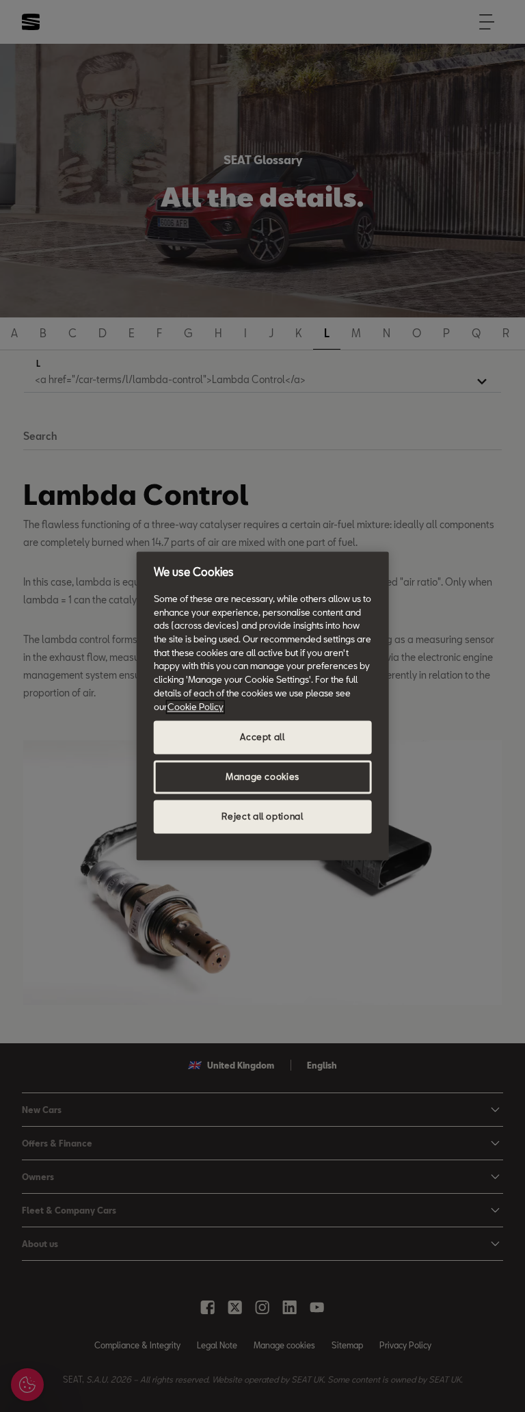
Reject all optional (262, 816)
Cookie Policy (195, 706)
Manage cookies (262, 777)
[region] (263, 705)
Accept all (262, 737)
